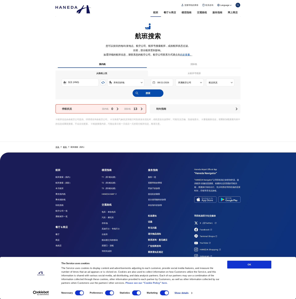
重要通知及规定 (155, 252)
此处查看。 (186, 54)
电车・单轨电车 (109, 212)
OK (249, 264)
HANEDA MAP (108, 194)
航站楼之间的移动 (110, 240)
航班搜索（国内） (64, 177)
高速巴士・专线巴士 (111, 229)
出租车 (105, 234)
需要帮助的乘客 (155, 183)
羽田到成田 (107, 251)
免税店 (59, 245)
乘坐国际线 (61, 199)
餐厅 (58, 234)
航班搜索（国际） (64, 183)
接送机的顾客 (154, 194)
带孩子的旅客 (154, 188)
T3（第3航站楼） (109, 188)
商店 (58, 240)
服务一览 (152, 177)
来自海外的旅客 (155, 205)
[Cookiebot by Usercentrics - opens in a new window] (40, 293)
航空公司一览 (62, 211)
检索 (238, 5)
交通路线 (202, 12)
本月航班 (60, 188)
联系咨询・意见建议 (157, 240)
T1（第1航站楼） (109, 177)
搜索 (148, 93)
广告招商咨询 (154, 246)
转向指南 (161, 108)
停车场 (105, 223)
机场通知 (152, 215)
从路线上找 (101, 73)
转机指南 (60, 205)
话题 (150, 222)
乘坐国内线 (61, 194)
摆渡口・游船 (108, 245)
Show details (182, 293)
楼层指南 (186, 12)
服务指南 (217, 12)
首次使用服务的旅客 (157, 199)
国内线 (102, 64)
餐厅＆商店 (170, 12)
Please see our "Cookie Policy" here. (146, 283)
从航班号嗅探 (194, 73)
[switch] (109, 292)
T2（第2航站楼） (109, 183)
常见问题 (152, 228)
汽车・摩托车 (108, 217)
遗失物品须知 (154, 234)
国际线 (194, 64)
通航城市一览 (62, 216)
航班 (155, 12)
